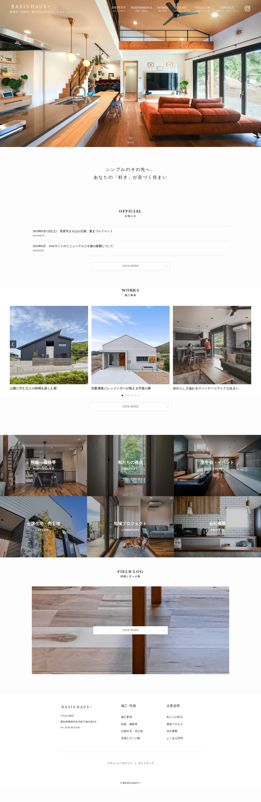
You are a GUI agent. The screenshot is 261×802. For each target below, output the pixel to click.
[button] (122, 395)
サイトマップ (146, 763)
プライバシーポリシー (120, 763)
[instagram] (247, 9)
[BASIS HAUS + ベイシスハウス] (31, 6)
